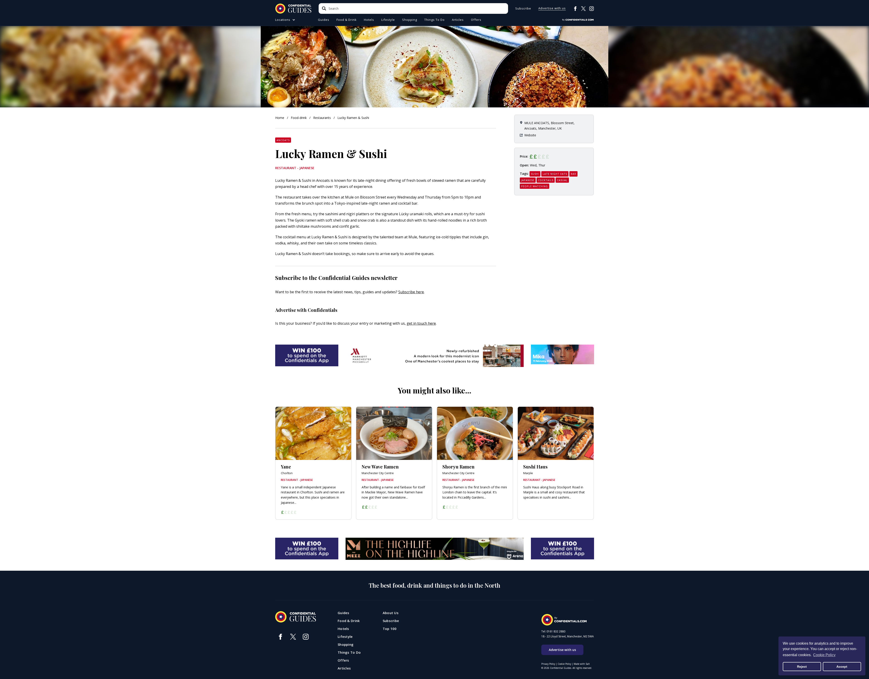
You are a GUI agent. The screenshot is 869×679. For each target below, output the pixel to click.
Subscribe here (411, 291)
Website (530, 135)
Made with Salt (582, 663)
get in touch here (421, 323)
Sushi (535, 173)
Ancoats (283, 140)
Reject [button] (802, 666)
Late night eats (555, 173)
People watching (534, 186)
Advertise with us (552, 8)
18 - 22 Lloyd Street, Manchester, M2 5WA (567, 636)
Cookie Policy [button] (824, 655)
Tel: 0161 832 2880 (553, 631)
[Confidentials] (578, 20)
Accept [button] (841, 666)
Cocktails (545, 180)
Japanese (527, 180)
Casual (562, 180)
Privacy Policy (548, 663)
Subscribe (523, 8)
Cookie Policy (564, 663)
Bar (573, 173)
